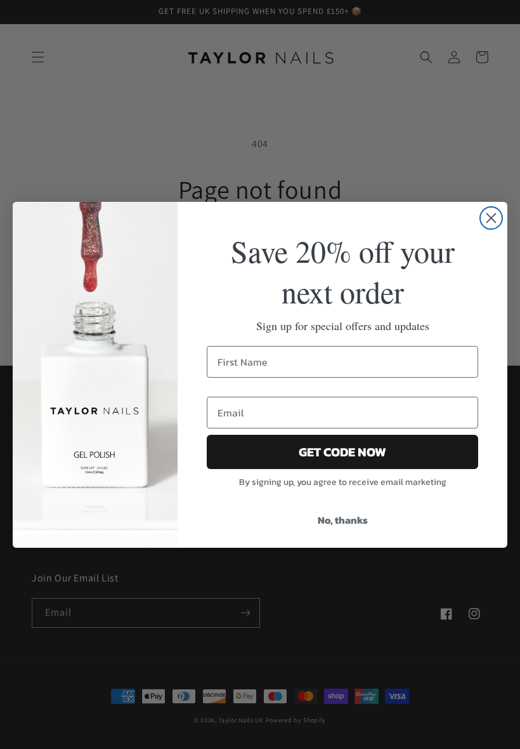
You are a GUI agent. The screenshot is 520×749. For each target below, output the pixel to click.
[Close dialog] (491, 218)
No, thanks (343, 519)
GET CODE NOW (342, 451)
